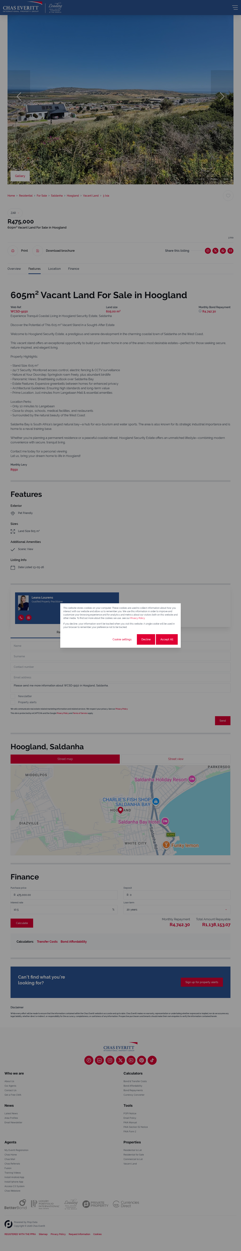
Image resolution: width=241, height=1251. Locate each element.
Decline (146, 639)
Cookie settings (122, 639)
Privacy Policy (137, 618)
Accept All (166, 639)
